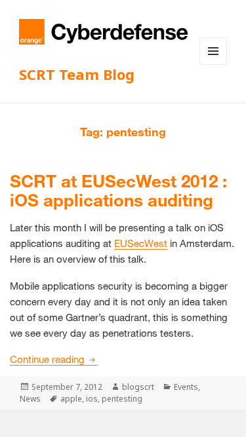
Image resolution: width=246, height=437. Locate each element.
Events (186, 386)
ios (92, 398)
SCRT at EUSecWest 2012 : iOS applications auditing (118, 191)
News (30, 398)
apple (71, 398)
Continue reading (54, 359)
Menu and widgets (213, 64)
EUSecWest (140, 243)
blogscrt (138, 386)
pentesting (122, 398)
